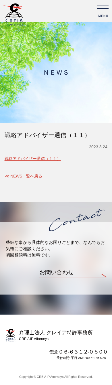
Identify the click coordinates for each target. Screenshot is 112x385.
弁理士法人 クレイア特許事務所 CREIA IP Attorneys (13, 15)
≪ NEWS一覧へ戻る (23, 176)
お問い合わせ (56, 272)
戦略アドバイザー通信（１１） (33, 158)
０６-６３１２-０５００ (82, 352)
